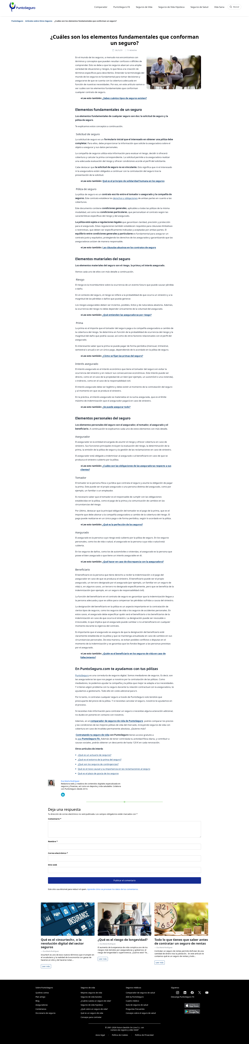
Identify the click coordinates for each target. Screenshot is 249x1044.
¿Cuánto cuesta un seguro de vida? (96, 1001)
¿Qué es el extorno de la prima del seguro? (99, 759)
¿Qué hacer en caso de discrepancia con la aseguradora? (133, 561)
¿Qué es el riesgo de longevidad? (122, 939)
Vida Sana (219, 6)
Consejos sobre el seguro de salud (141, 1013)
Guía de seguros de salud (137, 1005)
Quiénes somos (42, 992)
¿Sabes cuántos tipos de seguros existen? (124, 98)
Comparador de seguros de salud (140, 992)
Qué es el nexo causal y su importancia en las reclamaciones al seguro (114, 768)
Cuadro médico (132, 1001)
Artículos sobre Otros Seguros (38, 21)
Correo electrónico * (58, 853)
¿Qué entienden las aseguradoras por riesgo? (127, 314)
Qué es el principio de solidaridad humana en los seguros (133, 181)
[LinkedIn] (63, 794)
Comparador (100, 6)
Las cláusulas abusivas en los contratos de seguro (129, 247)
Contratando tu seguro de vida (92, 734)
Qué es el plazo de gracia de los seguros (98, 773)
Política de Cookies (120, 1035)
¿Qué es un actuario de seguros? (94, 754)
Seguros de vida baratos (91, 997)
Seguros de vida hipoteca (92, 1005)
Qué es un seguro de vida (92, 1013)
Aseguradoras (42, 1005)
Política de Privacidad (144, 1035)
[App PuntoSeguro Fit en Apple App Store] (192, 1004)
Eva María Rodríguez (70, 781)
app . (89, 738)
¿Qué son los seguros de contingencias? (98, 764)
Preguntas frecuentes (135, 1009)
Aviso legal (100, 1035)
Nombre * (53, 841)
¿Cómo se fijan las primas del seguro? (122, 355)
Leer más (46, 966)
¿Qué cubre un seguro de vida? (94, 1009)
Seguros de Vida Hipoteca (171, 6)
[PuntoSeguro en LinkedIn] (184, 992)
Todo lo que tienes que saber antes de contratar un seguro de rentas (181, 941)
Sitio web (52, 864)
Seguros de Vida (144, 6)
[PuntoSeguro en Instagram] (177, 992)
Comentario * (54, 818)
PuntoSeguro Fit (121, 6)
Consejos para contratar (91, 1017)
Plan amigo (40, 997)
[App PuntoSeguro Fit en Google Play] (192, 1010)
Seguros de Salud (199, 6)
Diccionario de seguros (46, 1013)
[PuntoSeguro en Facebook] (192, 992)
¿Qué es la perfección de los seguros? (122, 524)
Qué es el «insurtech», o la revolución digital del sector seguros (62, 943)
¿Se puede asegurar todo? (116, 406)
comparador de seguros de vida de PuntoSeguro (116, 720)
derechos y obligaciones (125, 198)
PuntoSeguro (17, 21)
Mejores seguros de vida (91, 992)
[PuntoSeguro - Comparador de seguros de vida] (22, 7)
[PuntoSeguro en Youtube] (206, 992)
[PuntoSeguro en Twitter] (199, 992)
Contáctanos (41, 1009)
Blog (37, 1001)
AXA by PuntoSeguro (135, 997)
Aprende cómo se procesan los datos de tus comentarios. (112, 889)
